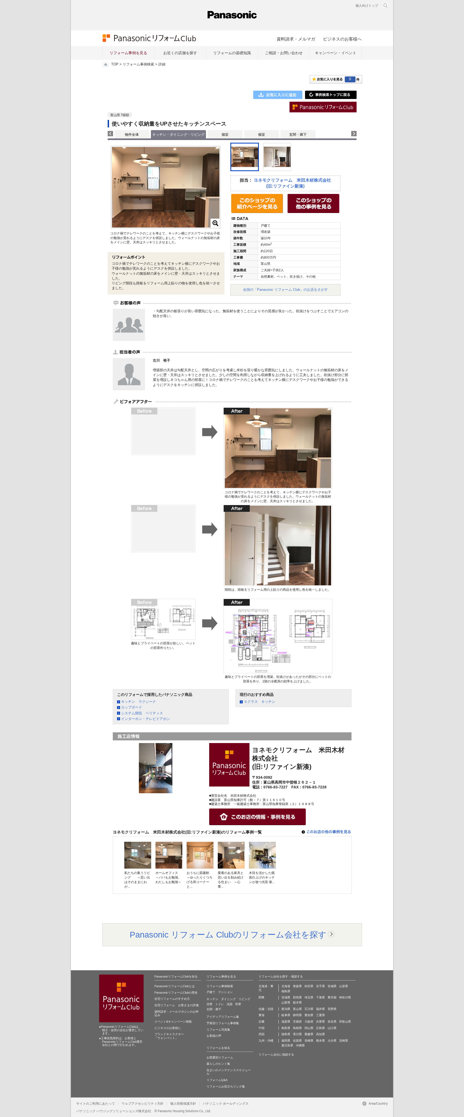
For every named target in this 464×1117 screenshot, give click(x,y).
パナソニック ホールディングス (226, 1103)
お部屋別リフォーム (219, 1057)
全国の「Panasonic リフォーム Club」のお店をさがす (285, 290)
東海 (261, 1015)
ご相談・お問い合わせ (284, 53)
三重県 (320, 1015)
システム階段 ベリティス (142, 713)
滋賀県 (285, 1021)
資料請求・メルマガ (296, 38)
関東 (261, 997)
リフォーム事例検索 (138, 64)
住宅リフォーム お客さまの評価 (176, 1005)
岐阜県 (285, 1015)
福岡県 (285, 1040)
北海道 (285, 986)
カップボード (131, 707)
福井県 (320, 1009)
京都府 (297, 1021)
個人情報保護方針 (183, 1103)
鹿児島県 (287, 1045)
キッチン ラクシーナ (138, 702)
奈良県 (332, 1021)
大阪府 (309, 1021)
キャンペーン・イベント (335, 53)
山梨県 (285, 1002)
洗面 (230, 1004)
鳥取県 (285, 1028)
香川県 (297, 1034)
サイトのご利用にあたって (95, 1103)
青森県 (297, 986)
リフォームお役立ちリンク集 (225, 1086)
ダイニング (228, 999)
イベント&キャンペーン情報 (173, 1021)
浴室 (209, 1004)
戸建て (210, 992)
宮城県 (332, 986)
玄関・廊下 (298, 135)
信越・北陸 (266, 1009)
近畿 (261, 1021)
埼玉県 (309, 997)
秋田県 (309, 986)
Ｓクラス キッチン (259, 702)
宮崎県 (343, 1040)
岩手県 (320, 986)
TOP (114, 64)
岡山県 (309, 1028)
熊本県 (320, 1040)
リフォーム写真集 (218, 1029)
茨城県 (285, 997)
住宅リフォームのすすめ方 (172, 998)
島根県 (297, 1028)
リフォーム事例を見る (128, 53)
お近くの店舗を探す (180, 53)
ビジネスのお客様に (167, 1028)
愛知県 (309, 1015)
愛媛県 (309, 1034)
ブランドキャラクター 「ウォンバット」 (169, 1036)
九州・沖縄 (266, 1040)
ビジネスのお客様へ (342, 38)
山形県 (343, 986)
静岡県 (297, 1015)
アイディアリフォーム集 (222, 1016)
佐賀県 (297, 1040)
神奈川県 (345, 997)
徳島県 (285, 1034)
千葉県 (320, 997)
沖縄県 (300, 1045)
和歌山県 (345, 1021)
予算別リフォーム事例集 (222, 1023)
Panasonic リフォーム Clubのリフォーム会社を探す (228, 934)
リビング (244, 999)
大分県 (332, 1040)
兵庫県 (320, 1021)
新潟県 (285, 1009)
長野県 (332, 1009)
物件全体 (132, 135)
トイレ (219, 1004)
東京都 (332, 997)
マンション (225, 992)
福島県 (285, 991)
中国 (261, 1028)
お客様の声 (213, 1035)
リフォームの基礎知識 (232, 53)
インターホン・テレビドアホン (145, 719)
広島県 (320, 1028)
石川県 (309, 1009)
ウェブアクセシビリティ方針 (143, 1103)
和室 (238, 1004)
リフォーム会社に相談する (276, 1054)
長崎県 (309, 1040)
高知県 (320, 1034)
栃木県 (297, 1002)
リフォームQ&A (216, 1080)
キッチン (212, 999)
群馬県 (297, 997)
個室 (225, 135)
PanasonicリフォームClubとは (174, 986)
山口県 (332, 1028)
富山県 (297, 1009)
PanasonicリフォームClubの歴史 (176, 992)
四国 (261, 1034)
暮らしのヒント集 (218, 1063)
